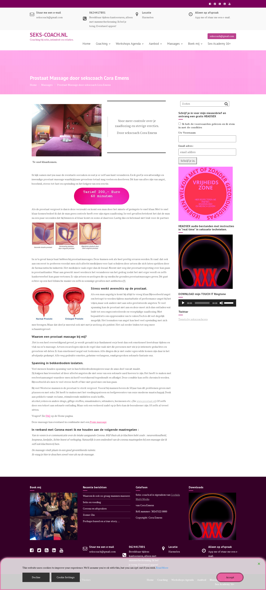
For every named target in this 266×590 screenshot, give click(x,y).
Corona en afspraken (95, 508)
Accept (230, 577)
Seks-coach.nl (49, 34)
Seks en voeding (92, 502)
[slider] (229, 302)
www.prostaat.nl (146, 401)
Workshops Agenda (128, 44)
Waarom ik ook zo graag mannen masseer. (106, 496)
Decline (36, 577)
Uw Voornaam (187, 132)
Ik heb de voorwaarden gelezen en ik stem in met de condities (206, 125)
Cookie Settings (66, 577)
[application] (207, 303)
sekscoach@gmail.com (222, 36)
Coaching (101, 44)
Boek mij (193, 44)
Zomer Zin (89, 515)
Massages (173, 44)
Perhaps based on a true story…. (101, 521)
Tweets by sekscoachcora (193, 319)
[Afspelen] (183, 303)
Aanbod (154, 44)
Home (86, 44)
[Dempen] (221, 303)
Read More (162, 567)
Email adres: (185, 146)
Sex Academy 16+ (219, 44)
